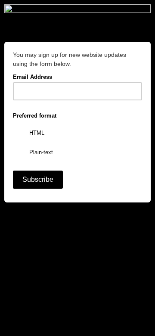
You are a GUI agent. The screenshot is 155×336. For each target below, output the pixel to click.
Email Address (35, 76)
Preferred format (34, 115)
